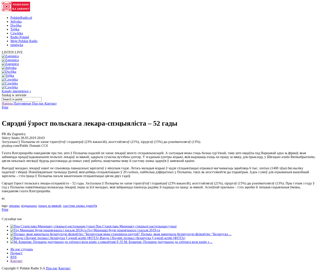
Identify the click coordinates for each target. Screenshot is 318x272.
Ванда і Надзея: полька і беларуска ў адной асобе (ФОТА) (142, 238)
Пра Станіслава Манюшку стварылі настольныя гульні (136, 226)
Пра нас (38, 103)
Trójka (14, 29)
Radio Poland (19, 37)
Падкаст (16, 253)
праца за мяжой (49, 206)
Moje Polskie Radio (23, 41)
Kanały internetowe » (16, 91)
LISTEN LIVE (12, 52)
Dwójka (15, 25)
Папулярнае (23, 103)
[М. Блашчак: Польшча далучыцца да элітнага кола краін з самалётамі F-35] (67, 242)
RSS (13, 257)
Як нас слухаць (21, 249)
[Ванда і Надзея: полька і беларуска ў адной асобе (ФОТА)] (55, 238)
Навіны (8, 103)
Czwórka (16, 33)
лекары (14, 206)
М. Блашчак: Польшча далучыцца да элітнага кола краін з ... (168, 242)
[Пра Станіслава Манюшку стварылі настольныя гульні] (53, 226)
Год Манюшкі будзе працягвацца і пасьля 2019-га (123, 230)
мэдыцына (29, 206)
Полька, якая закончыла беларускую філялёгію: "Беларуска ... (186, 234)
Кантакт (51, 103)
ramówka (16, 45)
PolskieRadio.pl (21, 17)
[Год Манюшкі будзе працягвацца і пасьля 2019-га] (48, 230)
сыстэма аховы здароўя (80, 206)
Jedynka (16, 21)
